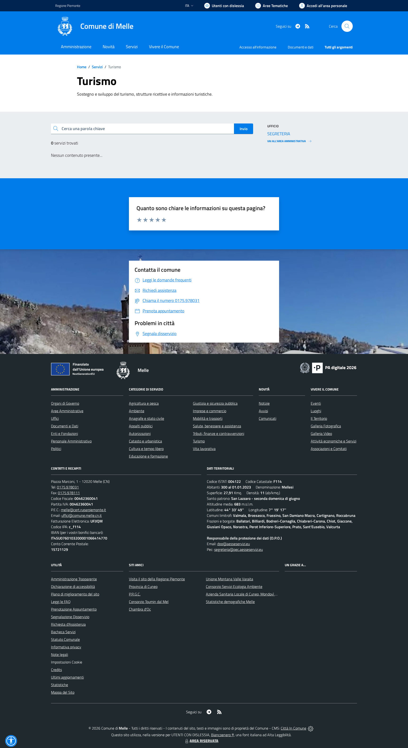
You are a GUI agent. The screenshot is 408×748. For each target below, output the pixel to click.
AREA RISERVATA (204, 741)
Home (81, 67)
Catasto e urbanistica (145, 441)
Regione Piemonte (67, 5)
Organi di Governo (65, 403)
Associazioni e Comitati (329, 448)
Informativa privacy (66, 647)
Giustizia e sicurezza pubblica (215, 403)
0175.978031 (68, 487)
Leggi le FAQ (61, 601)
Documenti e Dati (64, 426)
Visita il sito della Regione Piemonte (157, 579)
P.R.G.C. (134, 594)
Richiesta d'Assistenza (68, 624)
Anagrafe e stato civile (146, 418)
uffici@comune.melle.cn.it (81, 515)
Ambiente (136, 411)
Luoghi (316, 411)
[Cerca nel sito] (347, 26)
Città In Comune (293, 728)
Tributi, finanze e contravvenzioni (218, 433)
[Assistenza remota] (310, 728)
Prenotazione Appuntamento (74, 609)
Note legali (59, 654)
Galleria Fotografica (326, 426)
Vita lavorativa (204, 448)
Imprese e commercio (209, 411)
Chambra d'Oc (140, 609)
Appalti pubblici (141, 426)
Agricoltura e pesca (144, 403)
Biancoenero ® (222, 735)
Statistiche (59, 685)
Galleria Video (321, 433)
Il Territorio (319, 418)
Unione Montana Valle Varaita (229, 579)
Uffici (55, 418)
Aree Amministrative (67, 411)
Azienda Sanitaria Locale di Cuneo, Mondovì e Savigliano (250, 594)
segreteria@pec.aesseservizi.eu (238, 549)
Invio (243, 129)
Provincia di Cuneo (143, 586)
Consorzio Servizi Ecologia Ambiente (234, 586)
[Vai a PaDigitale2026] (328, 367)
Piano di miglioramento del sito (75, 594)
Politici (56, 448)
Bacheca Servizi (63, 632)
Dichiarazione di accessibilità (73, 586)
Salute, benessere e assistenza (217, 426)
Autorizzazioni (140, 433)
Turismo (199, 441)
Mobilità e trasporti (207, 418)
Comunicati (267, 418)
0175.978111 (69, 493)
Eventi (316, 403)
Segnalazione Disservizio (70, 617)
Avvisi (263, 411)
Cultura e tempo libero (146, 448)
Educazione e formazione (148, 456)
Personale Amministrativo (71, 441)
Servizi (97, 67)
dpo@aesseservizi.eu (233, 544)
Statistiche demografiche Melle (230, 601)
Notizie (264, 403)
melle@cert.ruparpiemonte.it (83, 510)
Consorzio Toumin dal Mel (149, 601)
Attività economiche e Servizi (333, 441)
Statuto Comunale (65, 639)
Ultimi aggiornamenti (67, 677)
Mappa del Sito (62, 692)
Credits (56, 669)
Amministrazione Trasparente (74, 579)
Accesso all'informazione (257, 47)
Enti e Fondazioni (64, 433)
